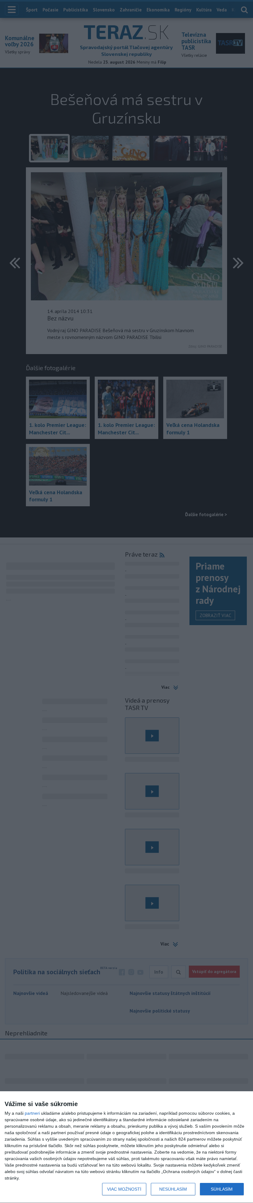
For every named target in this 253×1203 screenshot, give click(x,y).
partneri (32, 1113)
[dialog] (126, 1147)
